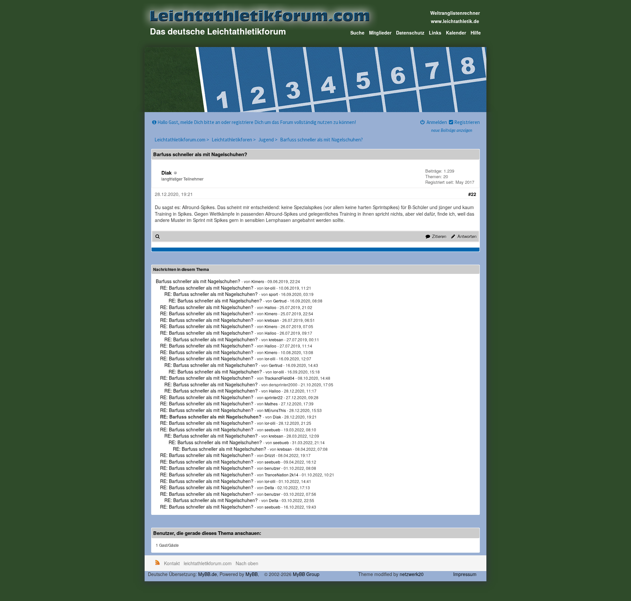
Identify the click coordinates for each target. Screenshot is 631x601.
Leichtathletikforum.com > (182, 139)
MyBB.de (207, 574)
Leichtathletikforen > (234, 139)
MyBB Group (306, 574)
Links (435, 32)
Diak (166, 172)
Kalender (456, 32)
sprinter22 (274, 397)
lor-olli (270, 288)
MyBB (251, 574)
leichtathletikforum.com (208, 563)
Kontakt (172, 563)
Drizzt (270, 455)
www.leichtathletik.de (455, 21)
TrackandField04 (279, 378)
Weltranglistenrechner (455, 13)
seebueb (272, 429)
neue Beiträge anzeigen (451, 131)
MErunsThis (275, 410)
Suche (357, 32)
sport (273, 294)
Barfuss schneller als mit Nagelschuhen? (321, 139)
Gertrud (280, 300)
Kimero (257, 281)
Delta (269, 487)
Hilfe (476, 32)
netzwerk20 (412, 574)
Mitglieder (380, 32)
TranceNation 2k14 (281, 474)
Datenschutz (410, 32)
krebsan (272, 320)
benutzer (272, 468)
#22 (472, 194)
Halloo (270, 307)
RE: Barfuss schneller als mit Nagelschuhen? (206, 287)
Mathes (271, 403)
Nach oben (247, 563)
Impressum (465, 574)
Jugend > (268, 139)
